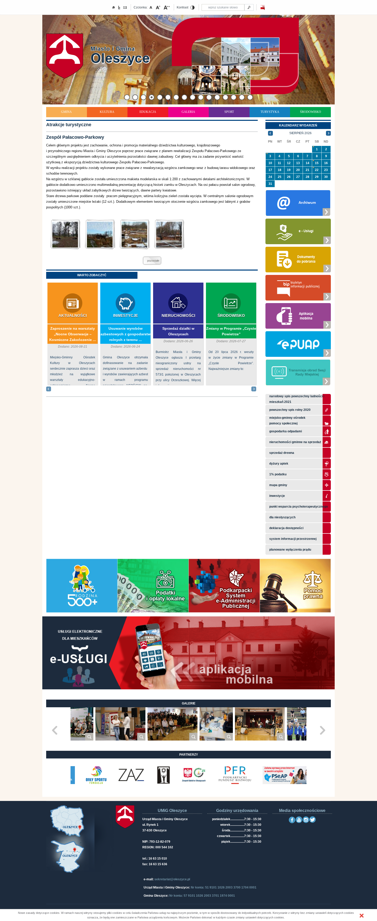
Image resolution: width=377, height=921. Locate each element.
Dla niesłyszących (282, 517)
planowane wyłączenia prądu (290, 549)
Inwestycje (125, 315)
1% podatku (278, 474)
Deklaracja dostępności (286, 528)
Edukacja (148, 112)
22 (317, 170)
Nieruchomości (178, 315)
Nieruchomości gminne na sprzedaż (295, 442)
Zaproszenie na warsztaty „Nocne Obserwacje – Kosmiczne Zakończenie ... (72, 334)
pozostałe (153, 260)
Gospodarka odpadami (285, 431)
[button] (361, 915)
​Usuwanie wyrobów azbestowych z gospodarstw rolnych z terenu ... (126, 334)
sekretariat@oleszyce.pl (172, 879)
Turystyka (270, 112)
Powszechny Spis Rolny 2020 (290, 410)
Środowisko (310, 112)
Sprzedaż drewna (281, 453)
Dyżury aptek (278, 463)
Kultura (107, 112)
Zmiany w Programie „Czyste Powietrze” (231, 331)
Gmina (66, 112)
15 (317, 163)
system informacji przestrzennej (292, 539)
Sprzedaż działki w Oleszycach (178, 331)
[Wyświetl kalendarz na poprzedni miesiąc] (270, 133)
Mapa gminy (278, 485)
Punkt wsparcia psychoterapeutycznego (298, 506)
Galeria (188, 112)
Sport (229, 112)
